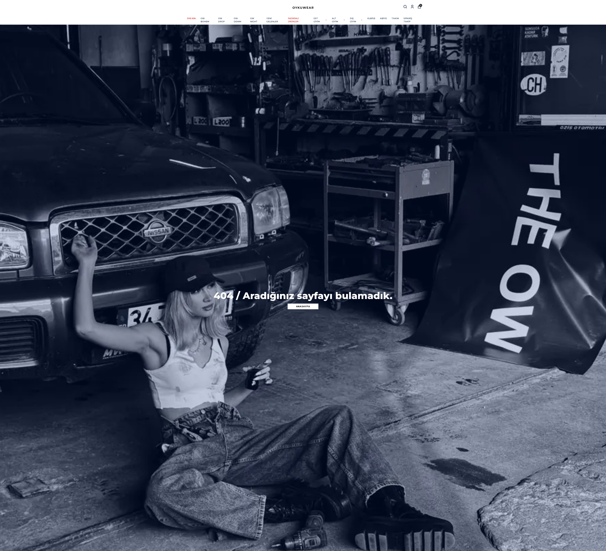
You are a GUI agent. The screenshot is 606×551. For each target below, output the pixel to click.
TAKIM (395, 18)
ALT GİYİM (335, 20)
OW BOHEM (205, 20)
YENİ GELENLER (272, 20)
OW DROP (221, 20)
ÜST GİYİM (317, 20)
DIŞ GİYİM (353, 20)
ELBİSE (371, 18)
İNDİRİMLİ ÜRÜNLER (293, 20)
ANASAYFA (303, 306)
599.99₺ (191, 18)
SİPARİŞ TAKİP (408, 20)
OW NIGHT (253, 20)
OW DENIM (237, 20)
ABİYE (383, 18)
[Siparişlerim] (412, 7)
